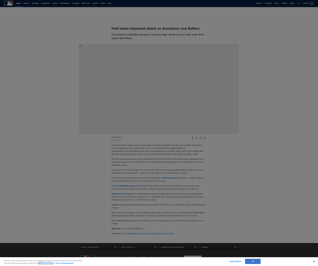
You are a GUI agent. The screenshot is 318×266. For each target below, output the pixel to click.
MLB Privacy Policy (45, 263)
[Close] (314, 261)
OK (253, 261)
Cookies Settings (235, 261)
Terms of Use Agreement (65, 263)
